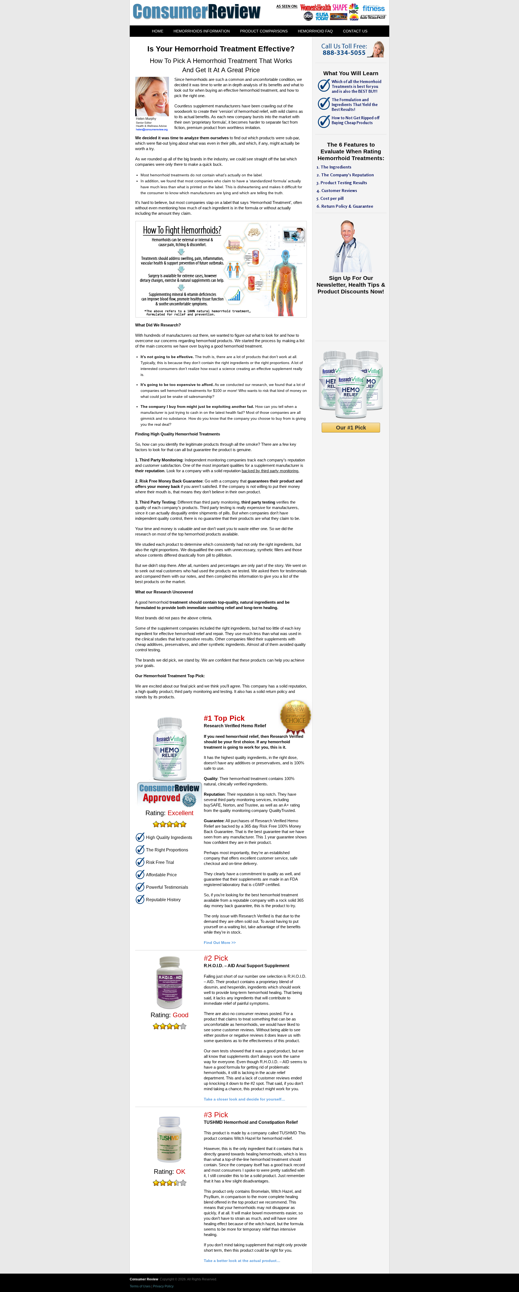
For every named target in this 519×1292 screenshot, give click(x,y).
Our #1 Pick (351, 428)
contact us (355, 31)
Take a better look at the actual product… (242, 1260)
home (157, 31)
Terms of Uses (140, 1286)
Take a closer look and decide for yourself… (244, 1099)
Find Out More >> (220, 942)
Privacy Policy (163, 1286)
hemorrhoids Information (202, 31)
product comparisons (264, 31)
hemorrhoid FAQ (315, 31)
